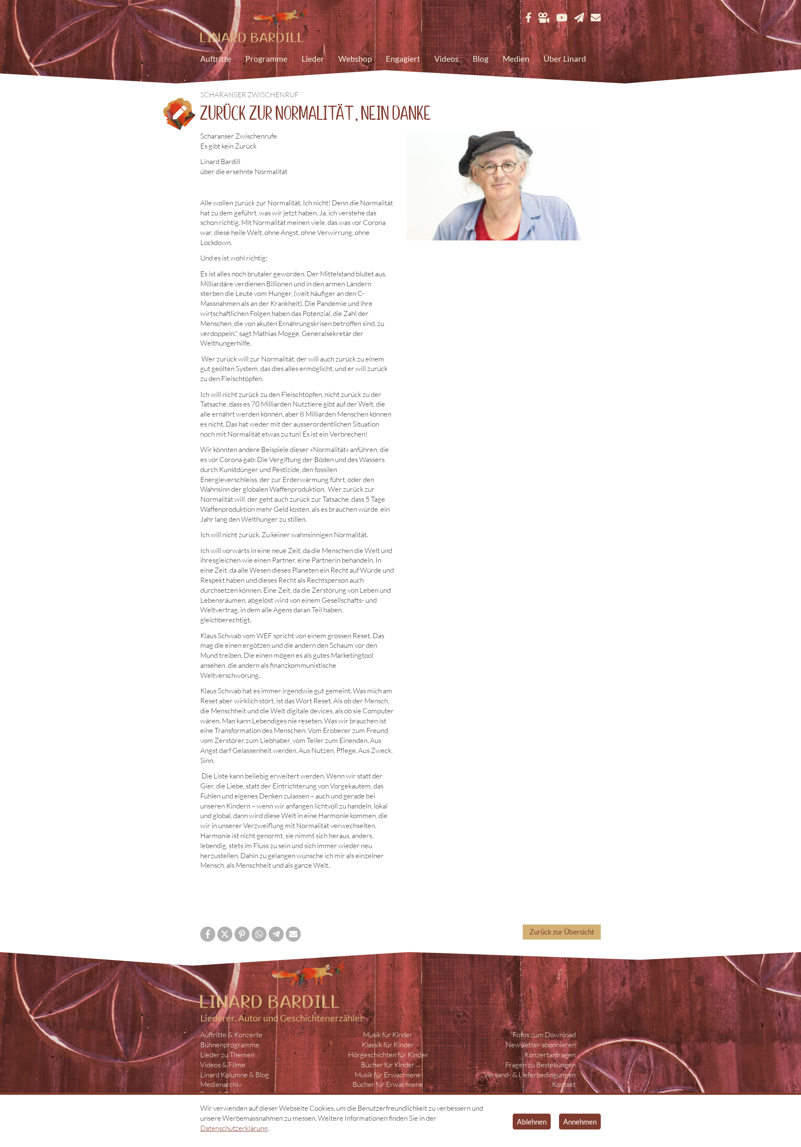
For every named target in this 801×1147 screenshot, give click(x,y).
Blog (481, 58)
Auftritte (215, 58)
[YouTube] (561, 18)
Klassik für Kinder (388, 1044)
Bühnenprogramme (229, 1044)
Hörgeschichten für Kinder (388, 1054)
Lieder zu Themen (227, 1054)
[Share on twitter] (224, 934)
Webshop (355, 58)
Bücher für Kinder (388, 1064)
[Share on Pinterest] (241, 934)
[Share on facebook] (207, 934)
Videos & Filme (222, 1064)
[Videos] (543, 18)
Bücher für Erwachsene (388, 1084)
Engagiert (403, 58)
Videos (446, 58)
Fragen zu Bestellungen (540, 1064)
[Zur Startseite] (254, 25)
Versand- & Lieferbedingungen (530, 1074)
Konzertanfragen (550, 1054)
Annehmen (580, 1121)
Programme (266, 58)
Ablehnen (532, 1121)
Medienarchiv (221, 1084)
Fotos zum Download (544, 1034)
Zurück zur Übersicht (561, 931)
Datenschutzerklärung (234, 1128)
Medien (516, 58)
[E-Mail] (596, 18)
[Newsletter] (579, 18)
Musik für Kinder (388, 1034)
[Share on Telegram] (276, 934)
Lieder (313, 58)
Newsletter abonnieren (541, 1044)
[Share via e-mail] (293, 934)
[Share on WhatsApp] (259, 934)
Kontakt (564, 1084)
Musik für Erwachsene (388, 1074)
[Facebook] (528, 18)
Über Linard (565, 58)
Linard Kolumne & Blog (234, 1074)
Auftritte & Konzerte (231, 1034)
